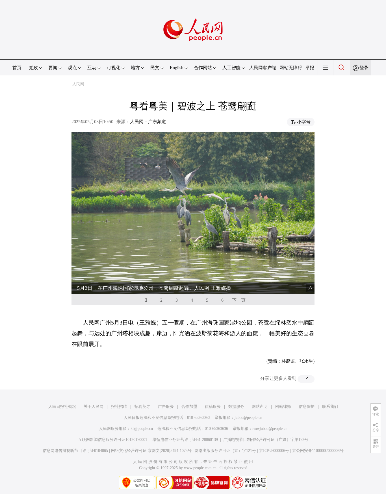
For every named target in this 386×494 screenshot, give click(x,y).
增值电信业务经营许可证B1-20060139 (185, 440)
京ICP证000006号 (274, 451)
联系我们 (330, 406)
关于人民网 (93, 406)
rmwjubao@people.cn (269, 428)
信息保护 (307, 406)
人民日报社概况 (62, 406)
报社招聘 (119, 406)
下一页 (239, 300)
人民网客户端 (262, 67)
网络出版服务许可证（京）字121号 (225, 451)
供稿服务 (213, 406)
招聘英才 (142, 406)
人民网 (78, 84)
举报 (309, 67)
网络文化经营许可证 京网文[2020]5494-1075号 (151, 451)
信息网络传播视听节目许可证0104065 (75, 451)
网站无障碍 (290, 67)
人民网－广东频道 (148, 121)
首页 (16, 67)
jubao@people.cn (248, 417)
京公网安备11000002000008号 (318, 451)
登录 (363, 67)
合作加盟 (189, 406)
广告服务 (166, 406)
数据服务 (236, 406)
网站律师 (283, 406)
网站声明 (260, 406)
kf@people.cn (142, 428)
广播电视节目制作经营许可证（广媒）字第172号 (265, 440)
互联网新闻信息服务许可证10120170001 (112, 440)
